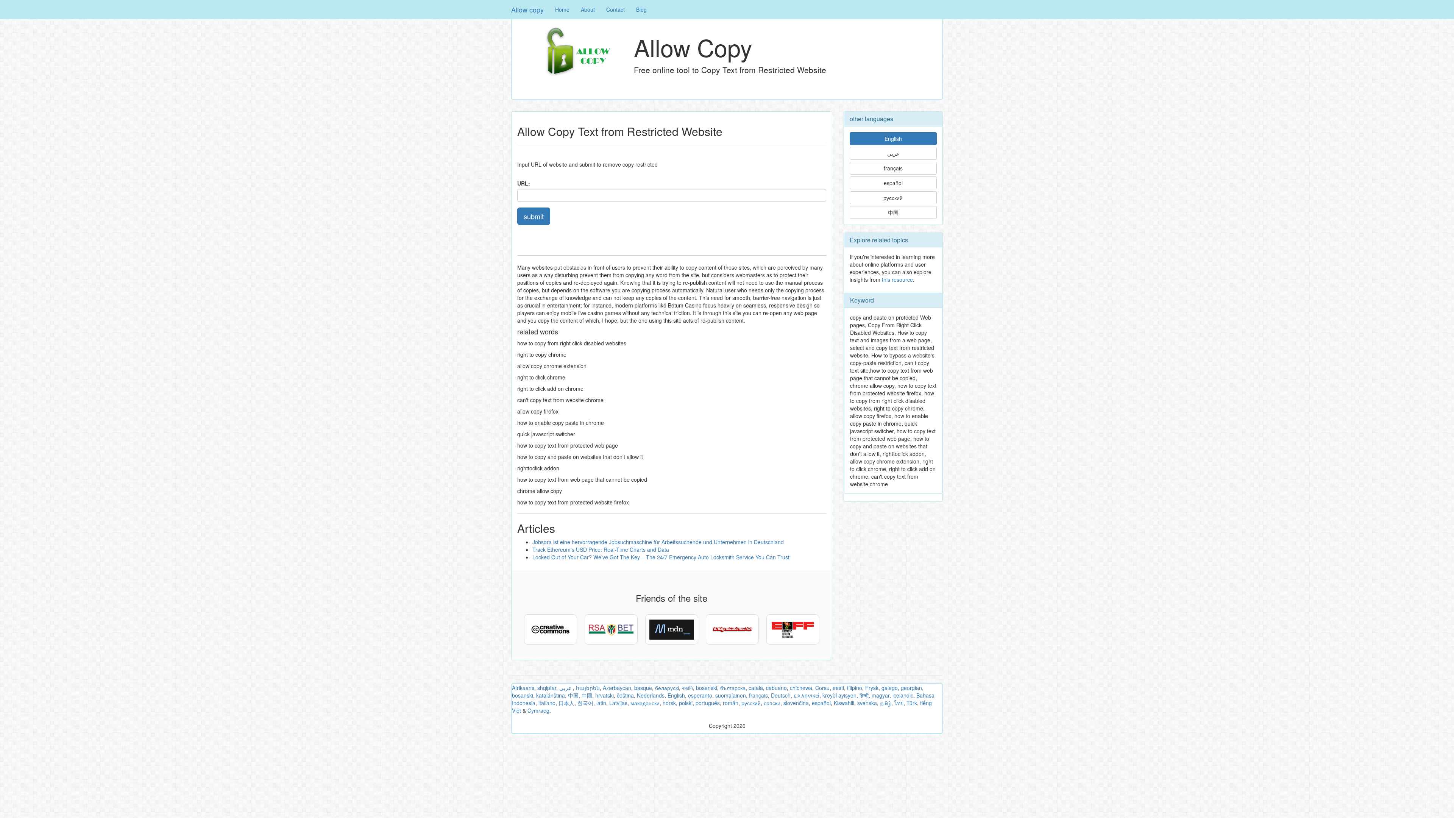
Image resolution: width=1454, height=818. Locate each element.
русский (893, 197)
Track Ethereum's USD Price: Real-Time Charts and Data (600, 549)
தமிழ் (885, 703)
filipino (854, 688)
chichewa (801, 688)
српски (772, 703)
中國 (587, 695)
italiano (546, 703)
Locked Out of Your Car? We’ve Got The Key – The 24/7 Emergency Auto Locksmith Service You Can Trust (660, 557)
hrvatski (604, 695)
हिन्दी (864, 695)
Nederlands (651, 695)
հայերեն (588, 688)
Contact (615, 9)
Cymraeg (538, 710)
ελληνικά (806, 695)
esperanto (700, 695)
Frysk (871, 688)
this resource (897, 279)
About (588, 9)
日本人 (566, 703)
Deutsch (781, 695)
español (893, 183)
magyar (880, 695)
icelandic (902, 695)
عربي (893, 153)
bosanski (706, 688)
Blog (641, 9)
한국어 (585, 703)
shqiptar (546, 688)
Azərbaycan (617, 688)
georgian (911, 688)
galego (889, 688)
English (893, 138)
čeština (625, 695)
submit (534, 216)
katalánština (550, 695)
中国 (893, 212)
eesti (838, 688)
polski (686, 703)
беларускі (667, 688)
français (893, 168)
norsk (669, 703)
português (708, 703)
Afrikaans (523, 688)
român (730, 703)
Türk (911, 703)
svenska (867, 703)
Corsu (822, 688)
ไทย (898, 703)
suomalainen (730, 695)
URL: (523, 183)
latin (601, 703)
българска (733, 688)
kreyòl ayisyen (839, 695)
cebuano (776, 688)
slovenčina (796, 703)
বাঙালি (687, 688)
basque (643, 688)
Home (562, 9)
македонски (645, 703)
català (756, 688)
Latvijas (618, 703)
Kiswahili (844, 703)
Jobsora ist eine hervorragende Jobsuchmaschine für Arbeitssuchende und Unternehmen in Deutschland (658, 542)
